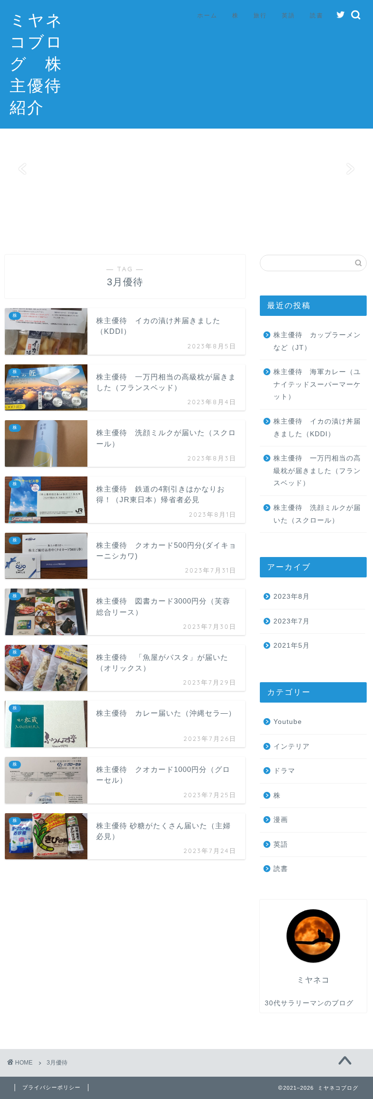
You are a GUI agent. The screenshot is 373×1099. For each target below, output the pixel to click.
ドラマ (284, 770)
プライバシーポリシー (51, 1087)
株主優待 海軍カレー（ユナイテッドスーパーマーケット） (317, 384)
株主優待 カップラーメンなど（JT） (317, 341)
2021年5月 (291, 645)
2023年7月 (291, 621)
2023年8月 (291, 596)
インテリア (291, 746)
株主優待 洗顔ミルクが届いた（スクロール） (317, 514)
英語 (288, 15)
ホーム (207, 15)
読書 (316, 15)
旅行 (260, 15)
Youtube (287, 721)
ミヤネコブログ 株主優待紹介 (37, 63)
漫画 (280, 819)
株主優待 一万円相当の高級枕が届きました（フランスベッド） (317, 471)
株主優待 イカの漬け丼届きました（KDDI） (317, 428)
